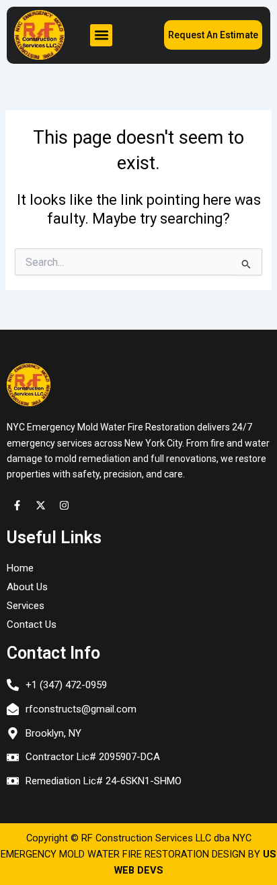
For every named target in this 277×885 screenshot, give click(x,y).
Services (25, 606)
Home (20, 568)
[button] (101, 35)
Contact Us (31, 624)
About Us (27, 587)
